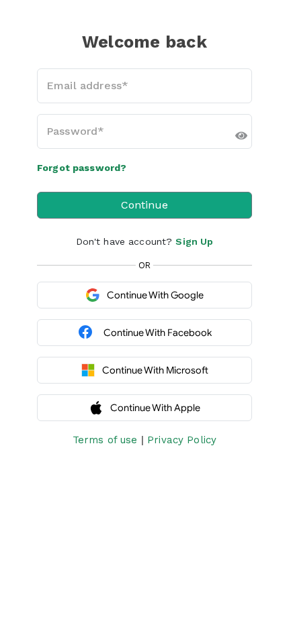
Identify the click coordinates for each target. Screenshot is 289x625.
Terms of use (105, 440)
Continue (144, 204)
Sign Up (194, 241)
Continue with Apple (155, 408)
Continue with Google (155, 295)
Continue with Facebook (158, 333)
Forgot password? (81, 167)
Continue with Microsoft (155, 370)
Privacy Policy (181, 440)
